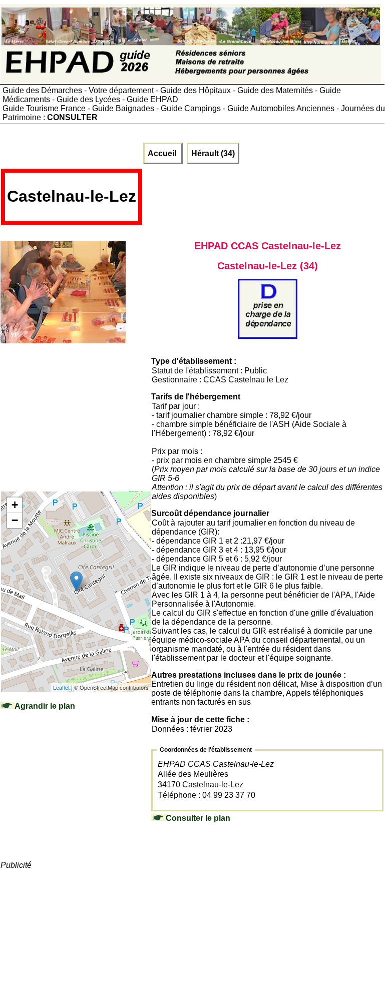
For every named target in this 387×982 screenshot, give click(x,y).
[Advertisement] (263, 200)
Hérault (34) (213, 153)
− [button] (15, 520)
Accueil (163, 153)
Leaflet (61, 687)
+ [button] (15, 505)
